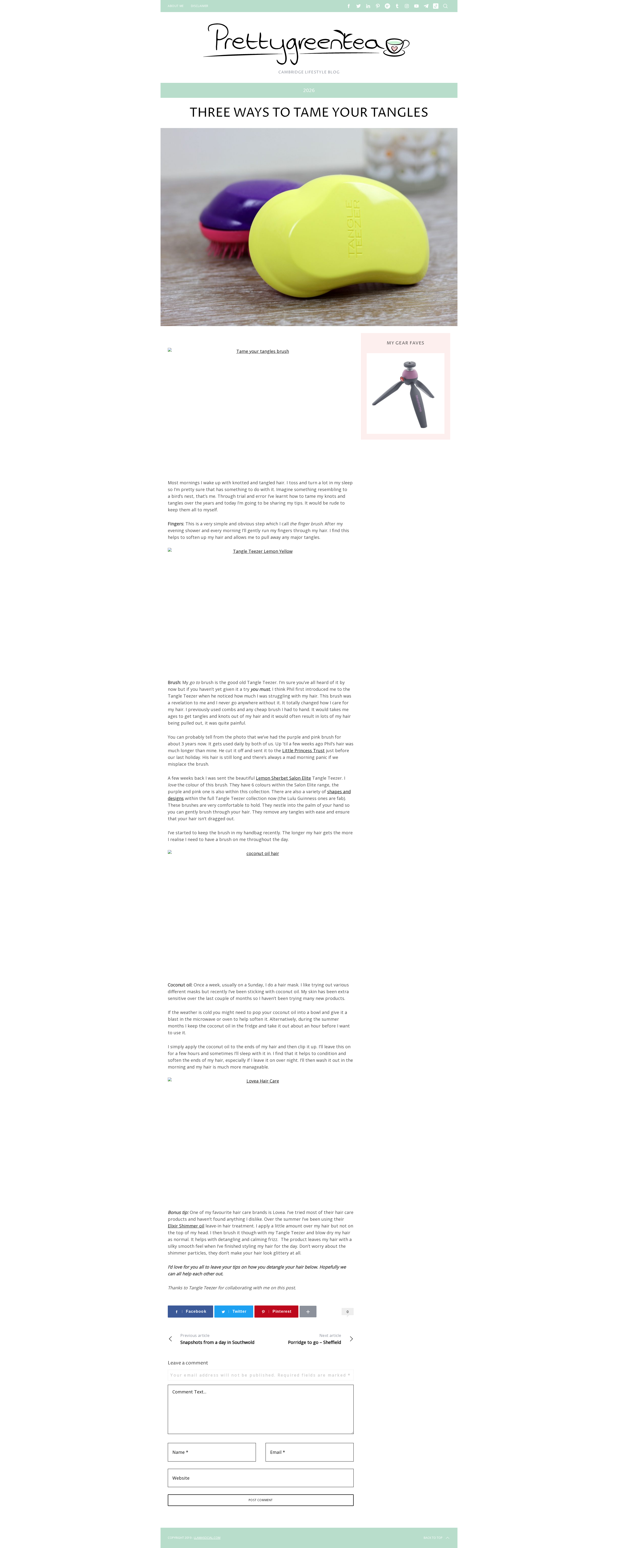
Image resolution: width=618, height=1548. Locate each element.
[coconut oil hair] (261, 912)
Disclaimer (199, 6)
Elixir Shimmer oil (186, 1226)
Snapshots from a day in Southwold (217, 1339)
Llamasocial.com (207, 1538)
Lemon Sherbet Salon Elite (283, 778)
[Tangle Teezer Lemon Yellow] (261, 610)
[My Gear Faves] (405, 393)
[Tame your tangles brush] (261, 410)
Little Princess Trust (303, 750)
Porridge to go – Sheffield (314, 1339)
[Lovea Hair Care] (261, 1139)
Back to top (433, 1538)
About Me (176, 6)
